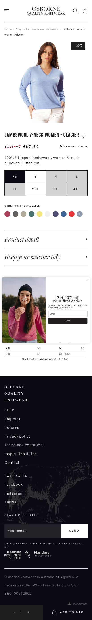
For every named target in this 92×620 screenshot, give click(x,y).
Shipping (12, 419)
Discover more (74, 146)
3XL (56, 189)
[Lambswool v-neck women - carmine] (7, 214)
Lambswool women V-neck (42, 29)
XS (15, 176)
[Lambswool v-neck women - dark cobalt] (56, 214)
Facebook (13, 484)
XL (15, 189)
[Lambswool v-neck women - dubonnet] (72, 214)
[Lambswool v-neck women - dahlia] (47, 214)
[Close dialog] (87, 280)
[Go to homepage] (46, 11)
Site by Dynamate (77, 604)
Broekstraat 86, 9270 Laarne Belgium (37, 585)
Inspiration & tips (20, 454)
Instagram (13, 493)
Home (8, 29)
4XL (77, 189)
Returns (11, 428)
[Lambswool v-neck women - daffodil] (39, 214)
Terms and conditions (24, 445)
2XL (35, 189)
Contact (11, 462)
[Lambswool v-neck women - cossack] (31, 214)
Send (74, 531)
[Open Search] (75, 11)
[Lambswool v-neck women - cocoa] (15, 214)
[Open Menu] (6, 11)
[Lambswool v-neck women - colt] (23, 214)
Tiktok (10, 502)
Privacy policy (17, 436)
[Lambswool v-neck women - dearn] (64, 214)
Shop (19, 29)
